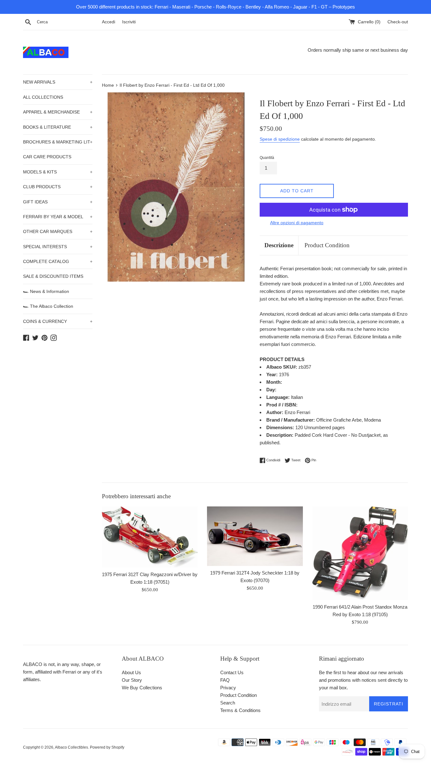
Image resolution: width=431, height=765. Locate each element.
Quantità (267, 157)
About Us (131, 672)
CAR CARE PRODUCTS (47, 156)
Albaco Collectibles (71, 747)
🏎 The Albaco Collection (48, 306)
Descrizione (278, 245)
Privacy (228, 687)
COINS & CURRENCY (57, 321)
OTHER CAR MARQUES (57, 231)
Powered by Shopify (107, 747)
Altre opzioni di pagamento (296, 222)
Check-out (397, 22)
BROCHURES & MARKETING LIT (57, 141)
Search (227, 702)
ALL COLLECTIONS (43, 97)
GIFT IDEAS (57, 201)
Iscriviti (129, 22)
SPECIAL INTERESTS (57, 246)
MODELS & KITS (57, 171)
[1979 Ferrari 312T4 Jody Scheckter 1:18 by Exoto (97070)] (255, 536)
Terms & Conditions (240, 710)
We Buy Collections (142, 687)
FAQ (225, 680)
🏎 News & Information (46, 291)
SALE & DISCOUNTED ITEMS (53, 276)
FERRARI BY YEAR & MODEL (57, 216)
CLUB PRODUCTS (57, 186)
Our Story (132, 680)
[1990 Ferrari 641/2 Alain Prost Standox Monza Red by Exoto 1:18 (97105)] (360, 553)
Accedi (108, 22)
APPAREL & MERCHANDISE (57, 111)
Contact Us (232, 672)
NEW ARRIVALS (57, 82)
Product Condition (327, 245)
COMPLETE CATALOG (57, 261)
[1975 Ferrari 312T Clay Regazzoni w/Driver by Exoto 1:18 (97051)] (150, 536)
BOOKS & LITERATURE (57, 127)
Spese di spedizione (280, 139)
